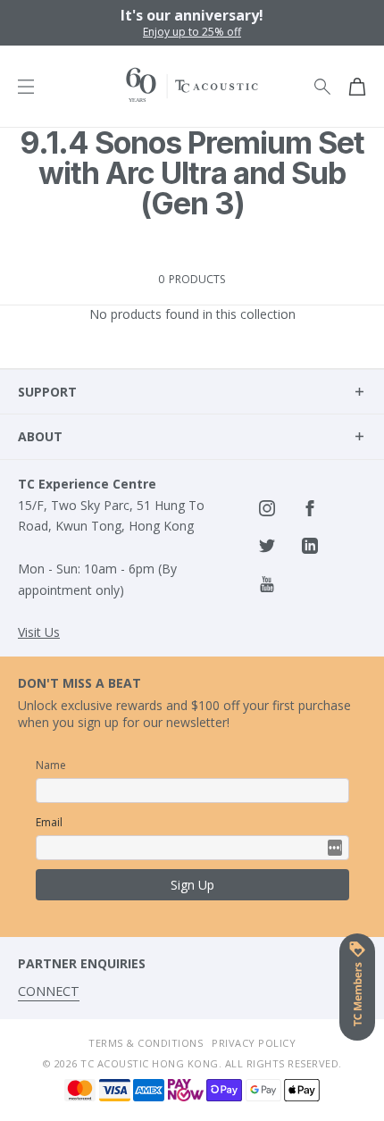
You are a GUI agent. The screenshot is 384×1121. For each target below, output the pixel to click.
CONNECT (48, 991)
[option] (192, 23)
